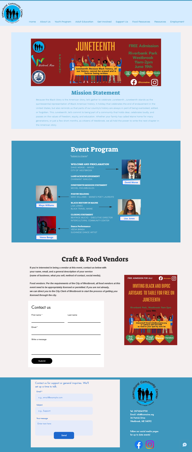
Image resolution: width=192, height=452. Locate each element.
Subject (39, 405)
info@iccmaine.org (145, 414)
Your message (42, 418)
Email (34, 327)
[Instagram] (149, 444)
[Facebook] (138, 444)
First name (36, 315)
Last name (72, 315)
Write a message (39, 339)
